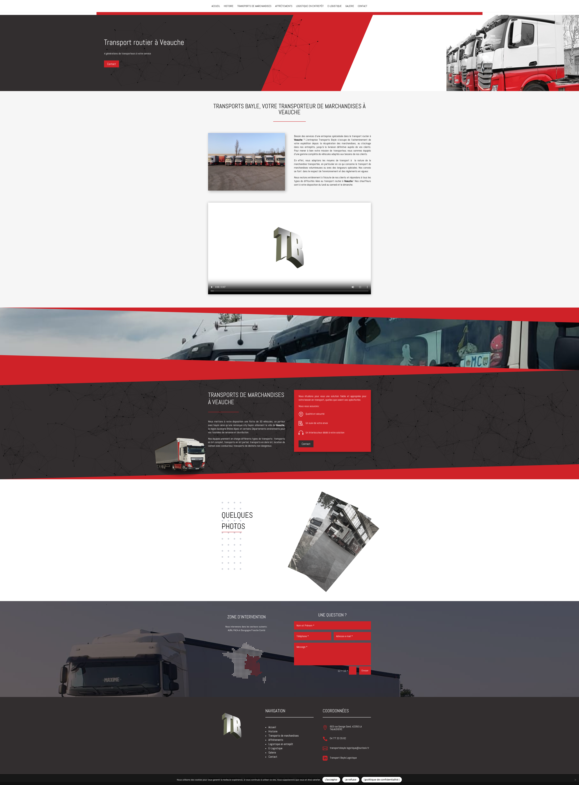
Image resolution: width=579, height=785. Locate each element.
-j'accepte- (331, 779)
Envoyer (365, 670)
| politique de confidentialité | (381, 779)
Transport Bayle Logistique (343, 757)
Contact (111, 64)
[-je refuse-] (575, 779)
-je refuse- (351, 779)
